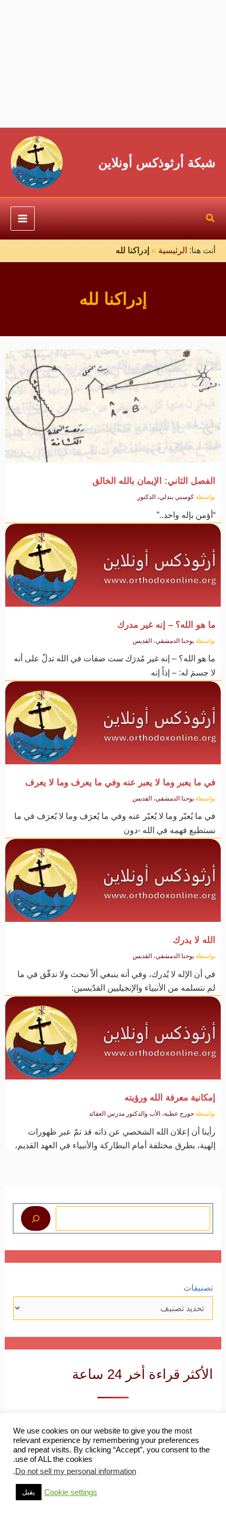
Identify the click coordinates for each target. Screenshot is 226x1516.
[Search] (35, 1218)
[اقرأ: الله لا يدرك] (113, 874)
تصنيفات (198, 1287)
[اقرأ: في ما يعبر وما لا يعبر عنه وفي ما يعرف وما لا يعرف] (113, 716)
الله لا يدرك (194, 939)
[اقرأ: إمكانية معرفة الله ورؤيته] (113, 1031)
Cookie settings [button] (70, 1492)
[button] (210, 219)
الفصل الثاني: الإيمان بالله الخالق (154, 480)
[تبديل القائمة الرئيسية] (23, 218)
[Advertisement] (113, 63)
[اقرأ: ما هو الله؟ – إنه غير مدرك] (113, 558)
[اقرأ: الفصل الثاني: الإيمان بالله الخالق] (113, 400)
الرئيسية (172, 250)
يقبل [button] (28, 1492)
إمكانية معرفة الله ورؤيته (170, 1097)
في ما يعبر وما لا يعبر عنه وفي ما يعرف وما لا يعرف (120, 782)
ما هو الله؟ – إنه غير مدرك (166, 624)
